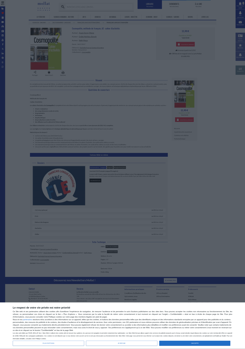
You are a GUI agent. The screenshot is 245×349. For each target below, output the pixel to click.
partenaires (27, 319)
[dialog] (122, 326)
